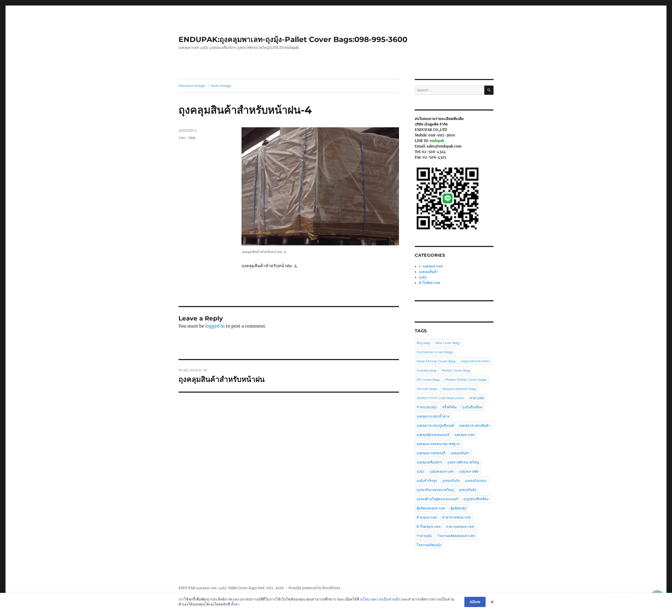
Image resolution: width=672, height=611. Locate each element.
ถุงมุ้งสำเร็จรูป (427, 480)
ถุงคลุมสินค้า (428, 272)
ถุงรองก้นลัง (467, 490)
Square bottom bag (459, 389)
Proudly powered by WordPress (314, 588)
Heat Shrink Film (475, 361)
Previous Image (191, 85)
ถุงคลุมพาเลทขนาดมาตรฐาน (438, 444)
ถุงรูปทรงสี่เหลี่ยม (476, 499)
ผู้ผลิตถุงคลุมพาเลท (431, 508)
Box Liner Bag (447, 343)
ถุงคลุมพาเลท (464, 435)
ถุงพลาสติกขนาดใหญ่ (463, 462)
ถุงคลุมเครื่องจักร (429, 462)
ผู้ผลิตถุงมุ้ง (458, 508)
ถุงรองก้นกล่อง (475, 480)
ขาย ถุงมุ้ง (477, 398)
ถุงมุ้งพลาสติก (469, 471)
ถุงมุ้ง (423, 277)
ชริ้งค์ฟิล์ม (449, 407)
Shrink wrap (427, 389)
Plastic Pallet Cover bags (466, 379)
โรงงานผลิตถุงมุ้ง (429, 545)
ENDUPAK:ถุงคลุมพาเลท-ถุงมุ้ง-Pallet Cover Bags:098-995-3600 (292, 39)
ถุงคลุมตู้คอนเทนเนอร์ (433, 435)
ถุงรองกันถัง (451, 480)
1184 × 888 (186, 138)
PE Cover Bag (428, 379)
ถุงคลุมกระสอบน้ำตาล (433, 416)
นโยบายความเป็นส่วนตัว (380, 599)
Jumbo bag (427, 370)
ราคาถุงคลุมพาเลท (460, 526)
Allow (475, 601)
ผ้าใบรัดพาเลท (429, 283)
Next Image (221, 85)
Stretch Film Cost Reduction (440, 398)
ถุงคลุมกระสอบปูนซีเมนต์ (435, 425)
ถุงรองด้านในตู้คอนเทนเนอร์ (437, 499)
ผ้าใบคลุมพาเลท (429, 526)
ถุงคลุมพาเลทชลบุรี (431, 453)
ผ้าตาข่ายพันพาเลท (456, 517)
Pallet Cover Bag (456, 370)
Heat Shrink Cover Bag (436, 361)
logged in (215, 326)
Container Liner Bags (435, 352)
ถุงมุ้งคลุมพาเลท (441, 471)
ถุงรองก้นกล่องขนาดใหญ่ (435, 490)
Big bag (423, 343)
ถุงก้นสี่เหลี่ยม (472, 407)
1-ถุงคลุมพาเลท (431, 266)
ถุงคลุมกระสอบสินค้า (474, 425)
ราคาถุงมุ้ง (424, 536)
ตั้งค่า (235, 604)
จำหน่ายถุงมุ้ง (427, 407)
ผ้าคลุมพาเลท (427, 517)
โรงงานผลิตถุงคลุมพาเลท (456, 536)
